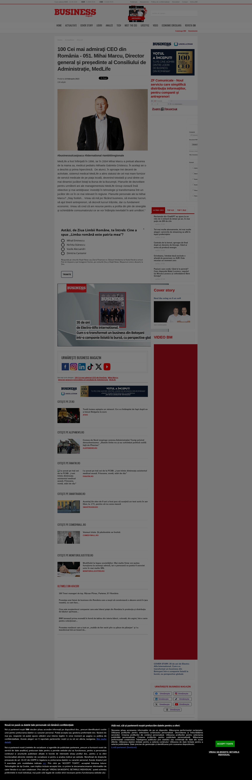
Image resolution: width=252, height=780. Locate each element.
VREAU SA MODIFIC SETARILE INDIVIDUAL (224, 753)
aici (44, 763)
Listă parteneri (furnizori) (124, 747)
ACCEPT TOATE (225, 744)
